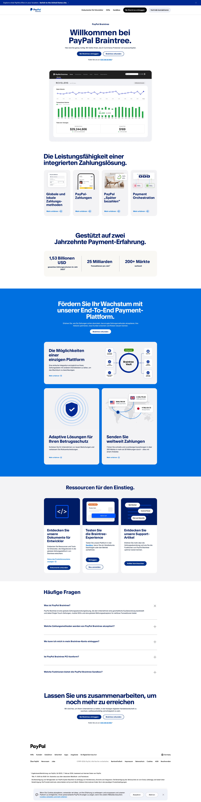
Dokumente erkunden (59, 568)
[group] (57, 193)
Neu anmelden (95, 567)
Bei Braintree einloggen (89, 54)
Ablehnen (152, 795)
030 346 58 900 (106, 60)
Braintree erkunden (113, 54)
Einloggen (93, 560)
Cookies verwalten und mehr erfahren (53, 797)
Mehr (52, 211)
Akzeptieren (136, 795)
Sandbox (89, 545)
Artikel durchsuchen (135, 563)
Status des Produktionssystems (58, 560)
